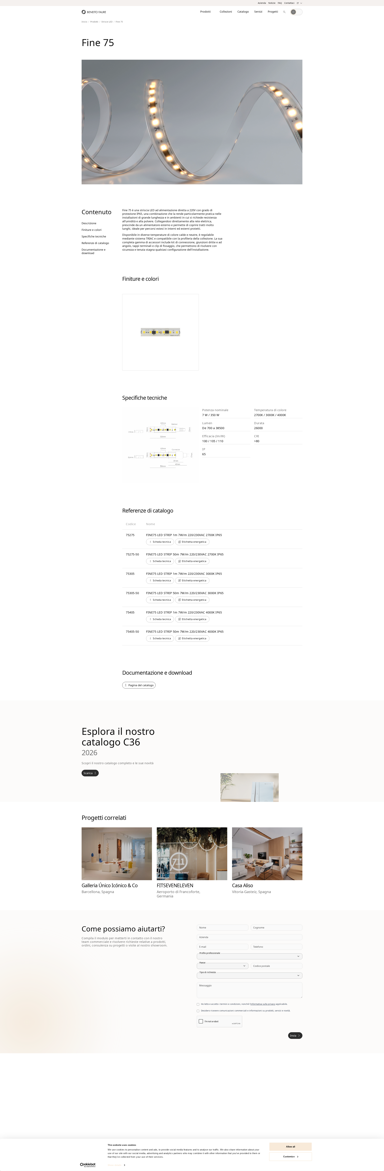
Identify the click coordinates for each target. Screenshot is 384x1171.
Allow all (290, 1146)
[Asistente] (284, 12)
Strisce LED (106, 21)
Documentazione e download (93, 251)
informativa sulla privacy (262, 1004)
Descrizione (89, 223)
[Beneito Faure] (94, 12)
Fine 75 (119, 21)
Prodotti (94, 21)
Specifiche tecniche (94, 236)
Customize (289, 1156)
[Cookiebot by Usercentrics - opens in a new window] (88, 1165)
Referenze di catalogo (95, 243)
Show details (114, 1165)
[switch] (296, 12)
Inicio (84, 21)
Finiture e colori (92, 230)
